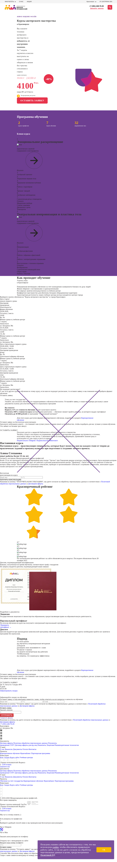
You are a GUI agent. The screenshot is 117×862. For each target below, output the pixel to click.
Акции (29, 1)
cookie (55, 847)
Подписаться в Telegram (26, 440)
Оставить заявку (32, 100)
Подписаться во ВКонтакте (47, 440)
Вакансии (9, 749)
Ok (103, 849)
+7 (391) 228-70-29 (96, 6)
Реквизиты (42, 745)
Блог (2, 757)
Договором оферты (35, 484)
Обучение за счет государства (11, 781)
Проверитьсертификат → (5, 626)
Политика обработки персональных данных (30, 743)
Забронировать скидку (9, 691)
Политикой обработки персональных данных (91, 720)
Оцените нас (5, 767)
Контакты (32, 749)
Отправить (6, 715)
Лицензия (50, 745)
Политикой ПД (47, 855)
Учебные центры (26, 757)
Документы (17, 749)
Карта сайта (14, 757)
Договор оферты (6, 743)
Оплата (25, 749)
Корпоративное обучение (10, 753)
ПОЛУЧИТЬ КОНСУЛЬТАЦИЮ (10, 480)
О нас (21, 1)
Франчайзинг (25, 753)
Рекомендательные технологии (67, 745)
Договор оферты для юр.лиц (26, 745)
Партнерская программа (40, 753)
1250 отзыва (6, 765)
